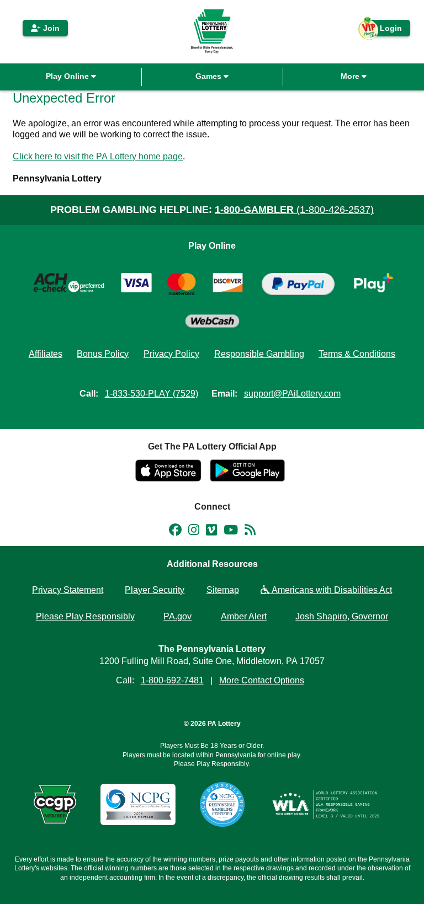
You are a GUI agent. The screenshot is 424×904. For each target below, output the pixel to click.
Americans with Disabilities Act (330, 590)
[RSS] (250, 531)
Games (209, 76)
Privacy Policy (171, 354)
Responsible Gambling (259, 354)
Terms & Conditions (357, 354)
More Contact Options (261, 680)
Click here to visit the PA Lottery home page (98, 156)
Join (50, 28)
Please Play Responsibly (85, 616)
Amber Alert (244, 616)
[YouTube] (231, 531)
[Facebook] (175, 531)
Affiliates (45, 354)
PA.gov (177, 616)
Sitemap (222, 590)
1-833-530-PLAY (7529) (151, 393)
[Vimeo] (211, 531)
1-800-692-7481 (172, 680)
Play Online (68, 76)
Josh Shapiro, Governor (341, 616)
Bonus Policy (103, 354)
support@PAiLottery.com (292, 393)
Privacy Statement (67, 590)
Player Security (154, 590)
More (351, 76)
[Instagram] (193, 531)
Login (385, 30)
